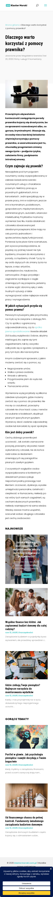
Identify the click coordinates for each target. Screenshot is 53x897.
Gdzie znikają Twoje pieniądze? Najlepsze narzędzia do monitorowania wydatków (22, 688)
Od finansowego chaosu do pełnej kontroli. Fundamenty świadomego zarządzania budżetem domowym (24, 821)
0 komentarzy (35, 59)
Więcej (27, 575)
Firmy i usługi (20, 59)
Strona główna (12, 25)
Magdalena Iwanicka (32, 55)
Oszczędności (21, 569)
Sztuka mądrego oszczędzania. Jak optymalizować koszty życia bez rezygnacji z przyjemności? (26, 549)
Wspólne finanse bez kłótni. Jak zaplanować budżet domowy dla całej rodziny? (26, 625)
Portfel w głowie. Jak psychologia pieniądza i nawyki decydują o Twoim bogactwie (25, 758)
